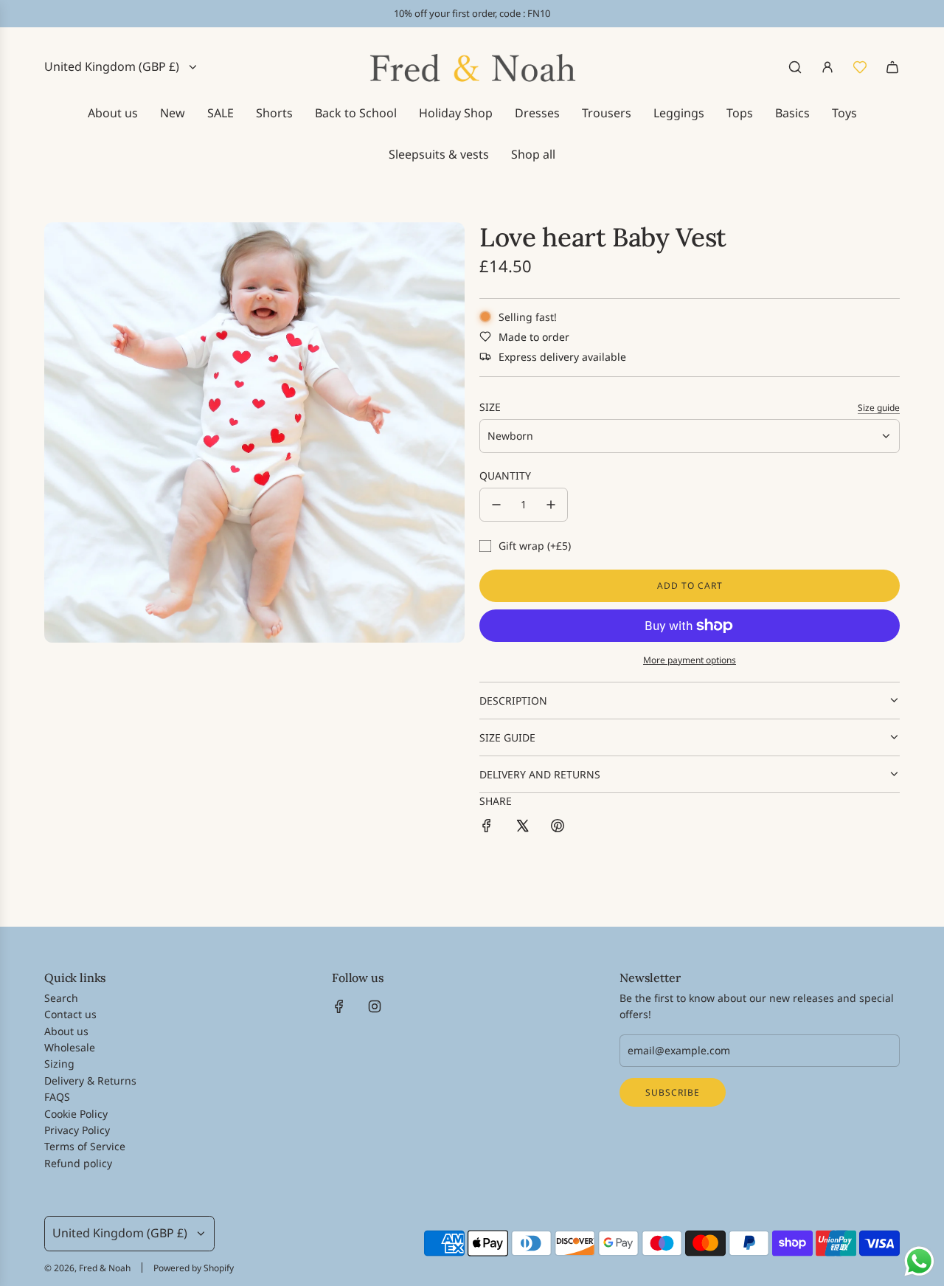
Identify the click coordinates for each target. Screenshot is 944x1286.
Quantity (505, 476)
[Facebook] (339, 1006)
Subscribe (672, 1092)
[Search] (795, 67)
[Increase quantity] (551, 504)
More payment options (689, 660)
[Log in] (827, 67)
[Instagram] (374, 1006)
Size (490, 407)
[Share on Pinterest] (557, 827)
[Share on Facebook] (487, 827)
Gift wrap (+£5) (535, 546)
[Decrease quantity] (496, 504)
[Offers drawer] (860, 67)
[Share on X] (522, 827)
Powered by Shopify (193, 1268)
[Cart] (892, 67)
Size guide (879, 407)
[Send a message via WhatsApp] (919, 1261)
